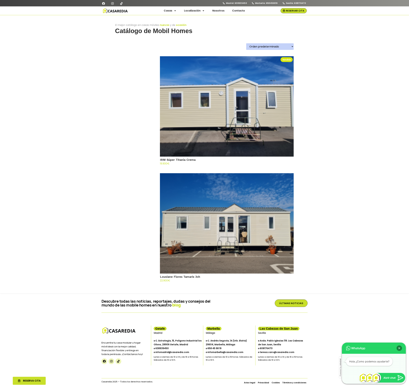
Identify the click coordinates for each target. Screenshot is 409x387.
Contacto (238, 10)
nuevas (164, 25)
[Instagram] (111, 361)
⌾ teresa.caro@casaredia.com (276, 352)
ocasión (181, 25)
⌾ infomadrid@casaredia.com (171, 352)
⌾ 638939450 (161, 348)
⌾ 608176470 (265, 348)
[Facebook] (104, 361)
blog (176, 305)
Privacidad (263, 382)
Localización (192, 10)
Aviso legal (249, 382)
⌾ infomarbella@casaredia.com (224, 352)
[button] (399, 348)
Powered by (340, 367)
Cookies (276, 382)
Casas (168, 10)
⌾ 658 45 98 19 (213, 348)
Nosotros (218, 10)
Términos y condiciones (294, 382)
